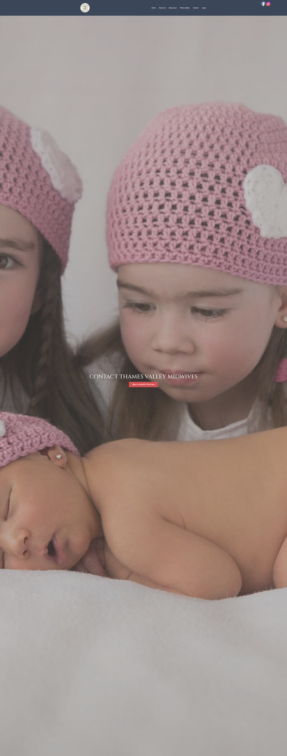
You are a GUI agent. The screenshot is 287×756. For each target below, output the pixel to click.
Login (204, 8)
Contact (196, 8)
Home (153, 8)
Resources (173, 8)
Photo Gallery (185, 8)
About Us (162, 8)
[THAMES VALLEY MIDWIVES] (85, 8)
